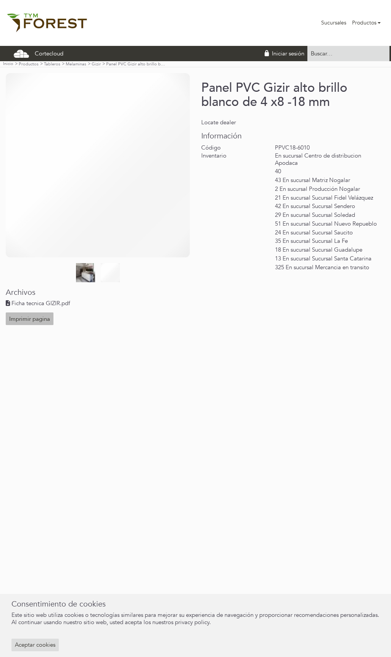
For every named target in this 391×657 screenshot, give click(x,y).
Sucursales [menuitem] (333, 22)
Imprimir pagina (29, 319)
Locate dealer (218, 122)
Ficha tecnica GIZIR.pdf (40, 303)
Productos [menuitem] (364, 22)
